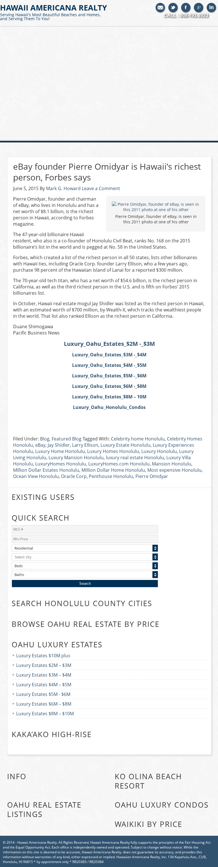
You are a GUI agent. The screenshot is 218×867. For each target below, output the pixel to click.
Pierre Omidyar (151, 476)
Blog (44, 439)
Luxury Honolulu (159, 451)
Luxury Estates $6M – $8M (43, 704)
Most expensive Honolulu (174, 470)
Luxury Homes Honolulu (113, 451)
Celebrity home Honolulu (138, 439)
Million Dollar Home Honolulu (113, 470)
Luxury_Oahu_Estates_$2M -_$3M (109, 344)
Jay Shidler (59, 445)
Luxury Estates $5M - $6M (43, 694)
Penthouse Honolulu (111, 476)
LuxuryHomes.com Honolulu (119, 464)
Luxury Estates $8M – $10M (45, 713)
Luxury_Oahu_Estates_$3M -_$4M (109, 355)
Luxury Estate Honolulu (125, 445)
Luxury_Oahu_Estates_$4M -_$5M (109, 365)
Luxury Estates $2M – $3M (43, 665)
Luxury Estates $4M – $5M (43, 684)
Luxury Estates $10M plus (43, 655)
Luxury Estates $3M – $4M (43, 675)
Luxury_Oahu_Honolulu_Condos (109, 407)
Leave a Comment (101, 188)
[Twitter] (173, 8)
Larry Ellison (85, 445)
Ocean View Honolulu (36, 476)
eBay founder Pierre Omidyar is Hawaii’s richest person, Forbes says (107, 172)
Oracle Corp (74, 476)
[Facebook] (186, 8)
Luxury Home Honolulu (60, 451)
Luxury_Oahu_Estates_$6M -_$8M (109, 386)
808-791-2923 (194, 15)
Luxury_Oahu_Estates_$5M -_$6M (109, 376)
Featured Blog (66, 439)
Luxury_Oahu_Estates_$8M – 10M (109, 397)
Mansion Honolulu (171, 464)
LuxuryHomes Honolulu (60, 464)
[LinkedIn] (212, 8)
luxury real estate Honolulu (135, 457)
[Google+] (199, 8)
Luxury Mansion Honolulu (76, 457)
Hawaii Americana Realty (53, 11)
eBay (40, 445)
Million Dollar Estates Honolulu (46, 470)
